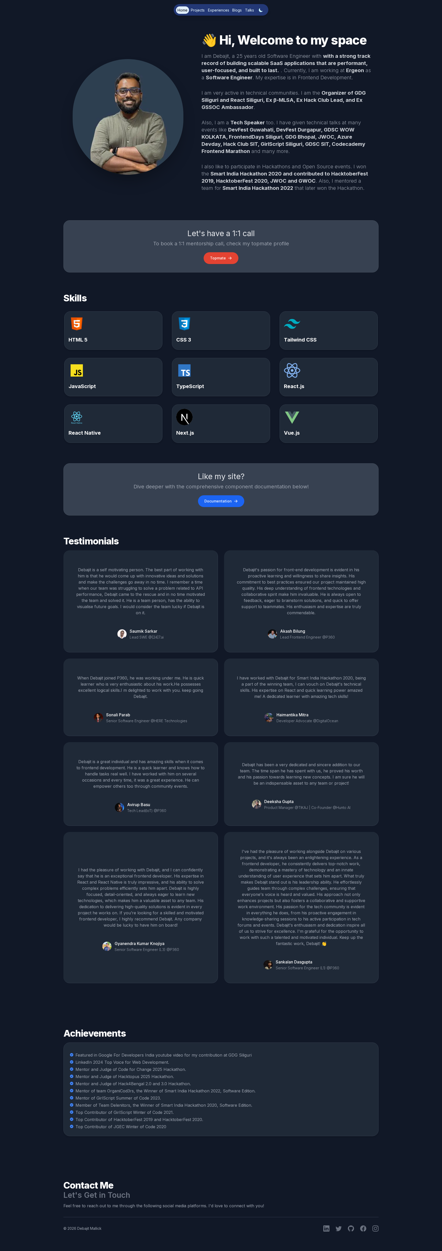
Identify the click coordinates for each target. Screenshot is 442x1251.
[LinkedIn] (326, 1228)
